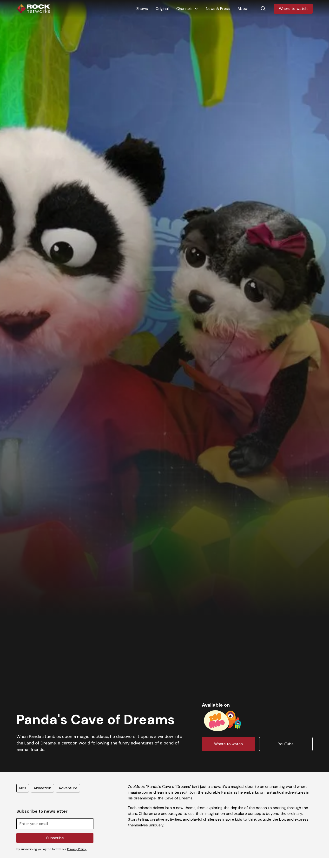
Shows (142, 8)
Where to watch (293, 8)
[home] (33, 8)
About (243, 8)
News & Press (218, 8)
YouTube (286, 743)
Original (162, 8)
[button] (187, 8)
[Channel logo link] (222, 719)
